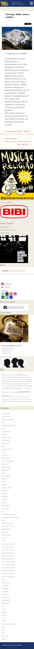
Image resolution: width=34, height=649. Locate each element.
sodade (4, 612)
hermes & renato (6, 488)
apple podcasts (6, 437)
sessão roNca (5, 603)
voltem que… (5, 636)
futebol (4, 482)
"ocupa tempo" (6, 414)
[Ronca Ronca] (4, 3)
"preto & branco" (6, 417)
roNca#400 (5, 585)
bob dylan (19, 375)
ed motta (21, 380)
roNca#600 (5, 591)
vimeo (3, 630)
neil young (8, 386)
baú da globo (6, 440)
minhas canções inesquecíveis (10, 517)
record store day (12, 396)
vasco (3, 627)
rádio (3, 541)
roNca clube (5, 582)
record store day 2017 (8, 556)
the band (22, 399)
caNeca (15, 377)
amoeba (4, 434)
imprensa (4, 494)
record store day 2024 (8, 577)
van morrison (28, 401)
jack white (22, 381)
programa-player (6, 535)
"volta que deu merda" (8, 419)
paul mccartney (25, 388)
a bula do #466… (10, 138)
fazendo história (6, 467)
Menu (31, 3)
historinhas (5, 491)
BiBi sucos (5, 375)
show (3, 609)
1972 (3, 422)
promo (4, 538)
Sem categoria (6, 600)
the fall (26, 399)
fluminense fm (6, 476)
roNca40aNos (6, 597)
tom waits (22, 401)
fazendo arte (5, 464)
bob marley (26, 375)
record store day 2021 (8, 568)
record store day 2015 (8, 550)
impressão (5, 497)
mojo (3, 520)
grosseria (4, 485)
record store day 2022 (8, 571)
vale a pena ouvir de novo (9, 624)
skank (18, 399)
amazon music (6, 431)
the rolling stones (9, 401)
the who (17, 401)
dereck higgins (15, 379)
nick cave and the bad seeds (24, 386)
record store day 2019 (8, 562)
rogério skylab (13, 399)
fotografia (4, 479)
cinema (4, 452)
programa (15, 392)
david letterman (6, 458)
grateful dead (9, 381)
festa (3, 473)
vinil (3, 633)
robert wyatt (25, 396)
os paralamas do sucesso (11, 388)
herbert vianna (15, 382)
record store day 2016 (8, 553)
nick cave (13, 386)
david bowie (8, 380)
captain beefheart (7, 449)
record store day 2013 (8, 544)
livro (3, 511)
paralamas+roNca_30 (8, 526)
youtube (4, 639)
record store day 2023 (8, 574)
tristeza (4, 621)
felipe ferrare (5, 470)
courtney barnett (23, 377)
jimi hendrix (28, 382)
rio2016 (4, 579)
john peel (4, 384)
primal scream (8, 392)
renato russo (20, 396)
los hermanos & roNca (8, 514)
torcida (27, 131)
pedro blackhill (6, 529)
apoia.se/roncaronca (18, 4)
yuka (3, 403)
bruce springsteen (7, 377)
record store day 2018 (8, 559)
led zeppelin (10, 384)
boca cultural (5, 443)
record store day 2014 (8, 547)
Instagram (8, 284)
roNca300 (5, 594)
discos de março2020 (8, 461)
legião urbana (17, 384)
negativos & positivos (8, 523)
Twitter (7, 287)
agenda (4, 428)
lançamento (5, 508)
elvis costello (26, 379)
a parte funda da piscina (9, 425)
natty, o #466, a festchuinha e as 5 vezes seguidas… (18, 143)
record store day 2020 (8, 565)
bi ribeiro (10, 375)
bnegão (14, 375)
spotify (4, 615)
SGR (3, 606)
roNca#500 (5, 588)
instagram (5, 499)
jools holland (5, 505)
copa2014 (5, 455)
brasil (3, 446)
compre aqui (5, 232)
